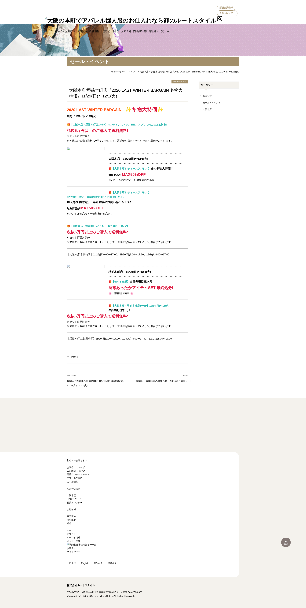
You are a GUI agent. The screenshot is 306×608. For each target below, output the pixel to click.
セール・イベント (128, 71)
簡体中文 (98, 563)
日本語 (72, 563)
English (84, 563)
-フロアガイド (74, 499)
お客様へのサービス (77, 467)
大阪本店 (144, 71)
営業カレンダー (227, 13)
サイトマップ (73, 552)
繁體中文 (112, 563)
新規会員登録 (226, 7)
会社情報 (94, 31)
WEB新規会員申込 (76, 471)
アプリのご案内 (75, 478)
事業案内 (71, 516)
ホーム (49, 31)
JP (168, 31)
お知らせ (207, 95)
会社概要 (71, 520)
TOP (286, 544)
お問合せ (126, 31)
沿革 (69, 523)
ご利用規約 (72, 481)
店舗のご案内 (73, 488)
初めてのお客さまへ (77, 460)
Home (114, 71)
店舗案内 (82, 31)
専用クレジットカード (78, 474)
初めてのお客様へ (65, 31)
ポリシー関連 (73, 541)
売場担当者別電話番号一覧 (148, 31)
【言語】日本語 (110, 31)
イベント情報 (73, 537)
